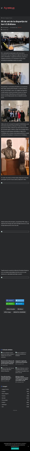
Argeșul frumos (9, 18)
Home (3, 18)
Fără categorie (5, 393)
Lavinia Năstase (5, 27)
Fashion (3, 395)
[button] (10, 300)
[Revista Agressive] (9, 8)
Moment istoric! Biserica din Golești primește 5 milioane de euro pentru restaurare (7, 362)
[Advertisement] (22, 8)
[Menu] (1, 8)
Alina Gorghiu (12, 221)
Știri (3, 406)
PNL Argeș (8, 312)
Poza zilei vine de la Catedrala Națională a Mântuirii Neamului (6, 378)
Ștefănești (4, 404)
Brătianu (20, 309)
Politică (3, 402)
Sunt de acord (15, 448)
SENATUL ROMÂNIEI (19, 312)
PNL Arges (25, 221)
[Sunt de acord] (28, 446)
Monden (4, 398)
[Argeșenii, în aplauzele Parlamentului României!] (22, 356)
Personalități (4, 400)
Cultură (3, 391)
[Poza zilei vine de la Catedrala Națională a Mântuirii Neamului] (7, 371)
